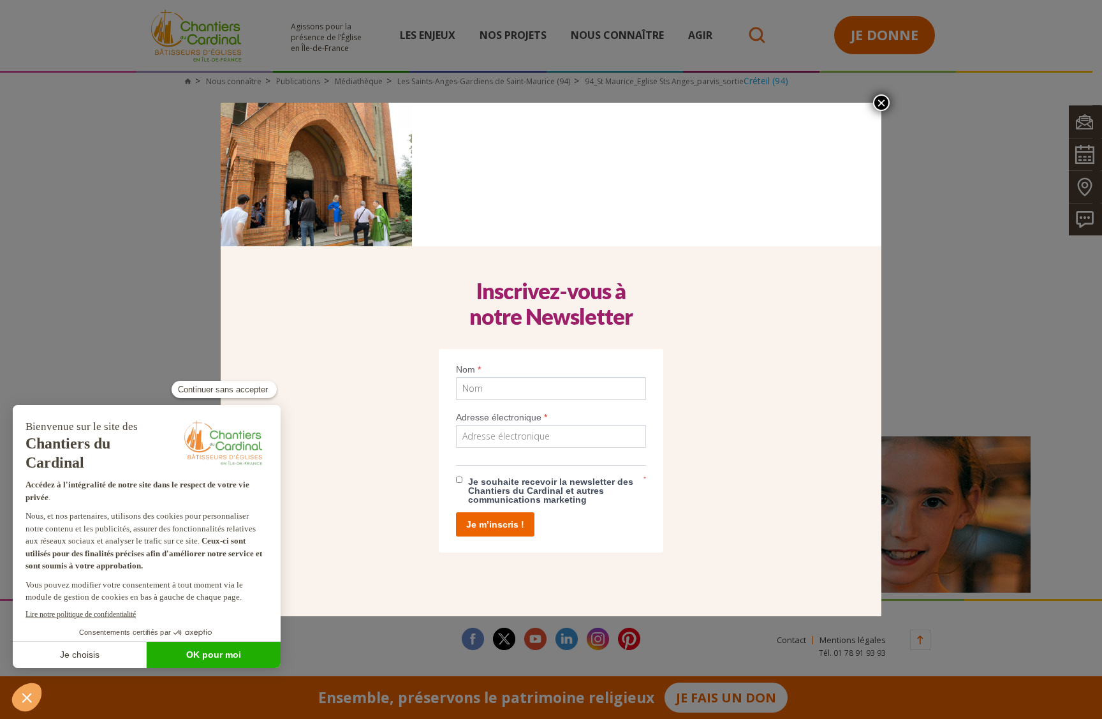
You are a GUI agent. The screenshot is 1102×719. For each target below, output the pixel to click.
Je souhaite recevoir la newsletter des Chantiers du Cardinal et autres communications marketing (550, 490)
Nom (468, 369)
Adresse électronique (501, 417)
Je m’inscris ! (495, 524)
